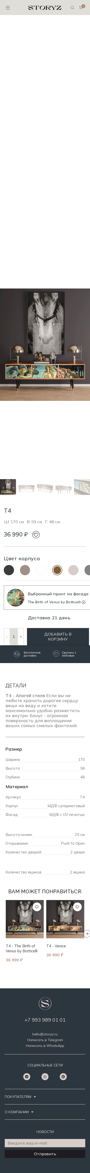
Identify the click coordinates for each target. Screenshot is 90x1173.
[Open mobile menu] (7, 8)
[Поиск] (72, 8)
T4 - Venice (56, 946)
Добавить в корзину (58, 637)
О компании (17, 1112)
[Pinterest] (63, 1076)
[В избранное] (36, 907)
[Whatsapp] (45, 1076)
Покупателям (18, 1096)
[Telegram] (26, 1076)
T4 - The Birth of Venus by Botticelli (22, 948)
